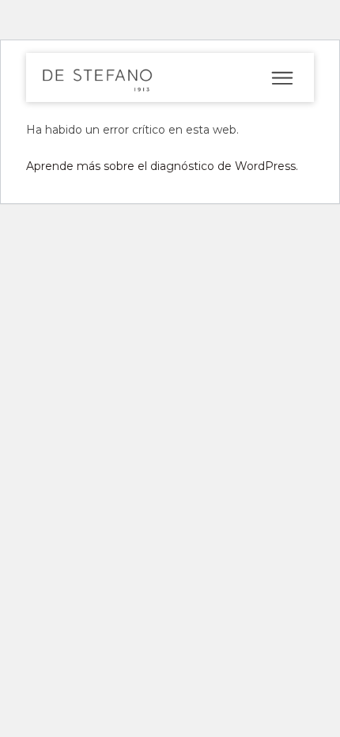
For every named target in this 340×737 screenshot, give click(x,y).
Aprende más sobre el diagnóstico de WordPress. (162, 166)
